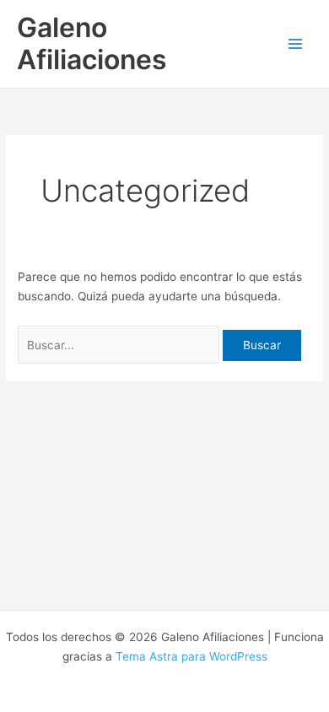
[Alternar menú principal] (295, 44)
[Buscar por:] (120, 345)
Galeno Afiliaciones (92, 43)
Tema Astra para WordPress (191, 656)
